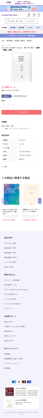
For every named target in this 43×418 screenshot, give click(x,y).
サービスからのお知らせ (12, 304)
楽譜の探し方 (8, 331)
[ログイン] (28, 14)
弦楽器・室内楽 (20, 40)
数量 (3, 100)
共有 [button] (5, 166)
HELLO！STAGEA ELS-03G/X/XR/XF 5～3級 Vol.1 (10, 211)
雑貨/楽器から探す (10, 257)
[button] (38, 14)
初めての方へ (8, 322)
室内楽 (29, 40)
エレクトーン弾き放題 (11, 280)
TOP (3, 40)
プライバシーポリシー (11, 363)
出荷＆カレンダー (10, 336)
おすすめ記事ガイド (11, 294)
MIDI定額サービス (10, 285)
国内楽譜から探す (10, 248)
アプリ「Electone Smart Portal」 (16, 289)
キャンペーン (8, 308)
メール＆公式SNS (10, 299)
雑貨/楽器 (21, 27)
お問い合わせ (8, 341)
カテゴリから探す (10, 243)
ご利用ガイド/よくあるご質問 (14, 326)
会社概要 (7, 368)
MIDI (39, 27)
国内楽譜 (4, 27)
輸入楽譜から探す (10, 253)
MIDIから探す (9, 267)
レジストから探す (10, 262)
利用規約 (7, 354)
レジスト (30, 27)
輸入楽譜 (12, 27)
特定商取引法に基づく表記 (13, 359)
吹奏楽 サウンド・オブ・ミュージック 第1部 (31, 210)
